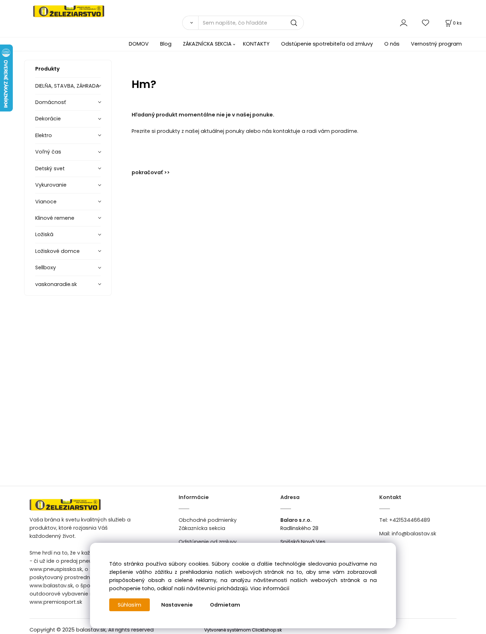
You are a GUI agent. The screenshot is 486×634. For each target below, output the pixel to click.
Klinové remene (54, 218)
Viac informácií (269, 588)
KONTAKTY (256, 43)
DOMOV (139, 43)
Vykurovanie (51, 184)
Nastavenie (177, 604)
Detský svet (50, 168)
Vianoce (46, 201)
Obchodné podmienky (208, 520)
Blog (165, 43)
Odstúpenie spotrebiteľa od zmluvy (327, 43)
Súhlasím (129, 604)
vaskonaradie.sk (56, 284)
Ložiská (44, 234)
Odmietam (225, 604)
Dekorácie (48, 118)
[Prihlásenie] (404, 22)
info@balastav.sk (414, 533)
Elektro (43, 135)
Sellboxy (45, 267)
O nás (392, 43)
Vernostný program (436, 43)
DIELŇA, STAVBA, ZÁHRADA (67, 85)
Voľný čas (48, 151)
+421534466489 (409, 520)
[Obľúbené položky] (426, 22)
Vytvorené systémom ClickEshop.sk (243, 630)
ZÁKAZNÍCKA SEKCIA (207, 43)
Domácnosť (50, 102)
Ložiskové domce (57, 251)
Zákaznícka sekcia (202, 528)
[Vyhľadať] (190, 23)
